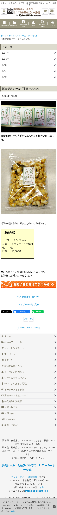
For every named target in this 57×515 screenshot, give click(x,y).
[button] (4, 11)
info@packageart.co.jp (36, 491)
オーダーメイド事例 (30, 327)
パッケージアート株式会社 (24, 477)
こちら (40, 487)
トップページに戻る (28, 304)
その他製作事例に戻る (28, 296)
